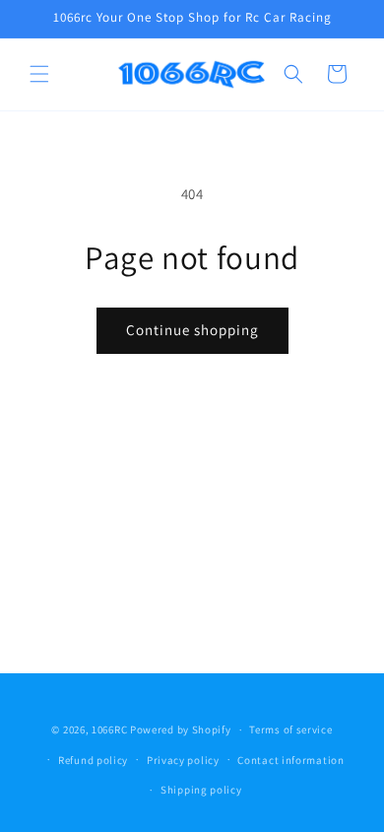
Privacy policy (183, 760)
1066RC (109, 729)
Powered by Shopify (180, 729)
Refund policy (93, 760)
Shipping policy (201, 790)
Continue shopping (192, 329)
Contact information (290, 760)
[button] (39, 74)
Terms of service (290, 729)
